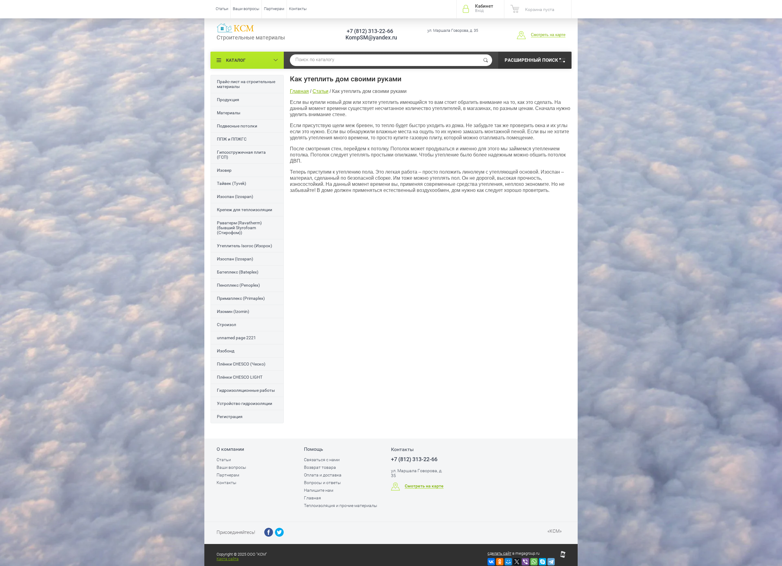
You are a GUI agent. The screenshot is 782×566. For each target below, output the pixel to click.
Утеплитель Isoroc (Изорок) (244, 245)
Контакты (298, 8)
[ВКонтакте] (491, 561)
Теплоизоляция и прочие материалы (340, 505)
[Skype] (542, 561)
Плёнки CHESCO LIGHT (239, 377)
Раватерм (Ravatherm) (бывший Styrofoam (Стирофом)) (239, 227)
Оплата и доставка (323, 474)
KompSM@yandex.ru (369, 37)
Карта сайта (228, 559)
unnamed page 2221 (236, 337)
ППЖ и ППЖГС (232, 139)
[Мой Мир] (508, 561)
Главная (312, 497)
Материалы (228, 112)
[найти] (485, 60)
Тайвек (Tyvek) (231, 183)
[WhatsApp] (534, 561)
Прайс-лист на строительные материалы (246, 84)
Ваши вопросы (246, 8)
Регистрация (230, 416)
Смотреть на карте (548, 34)
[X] (517, 561)
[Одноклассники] (499, 561)
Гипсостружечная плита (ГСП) (241, 155)
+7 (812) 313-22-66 (414, 459)
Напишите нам (318, 490)
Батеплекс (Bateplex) (237, 272)
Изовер (224, 170)
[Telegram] (551, 561)
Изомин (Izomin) (233, 311)
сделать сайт (499, 553)
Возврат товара (320, 467)
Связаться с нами (322, 459)
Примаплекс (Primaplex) (241, 298)
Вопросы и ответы (322, 482)
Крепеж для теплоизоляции (244, 209)
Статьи (222, 8)
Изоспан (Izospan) (235, 196)
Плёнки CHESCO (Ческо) (241, 364)
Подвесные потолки (237, 125)
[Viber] (525, 561)
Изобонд (225, 350)
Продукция (228, 99)
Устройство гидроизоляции (244, 403)
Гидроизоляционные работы (246, 390)
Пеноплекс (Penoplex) (238, 285)
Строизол (226, 324)
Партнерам (274, 8)
